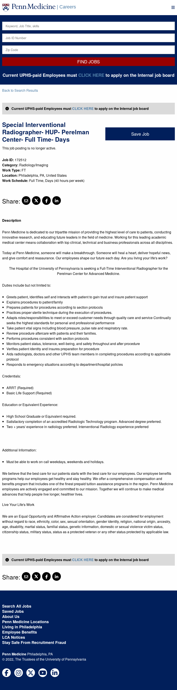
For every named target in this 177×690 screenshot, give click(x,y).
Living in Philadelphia (22, 627)
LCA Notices (13, 637)
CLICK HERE (91, 75)
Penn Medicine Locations (25, 621)
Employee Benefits (19, 632)
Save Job (140, 134)
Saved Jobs (13, 611)
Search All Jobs (16, 606)
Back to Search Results (20, 90)
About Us (10, 616)
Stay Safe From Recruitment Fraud (34, 642)
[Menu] (173, 7)
